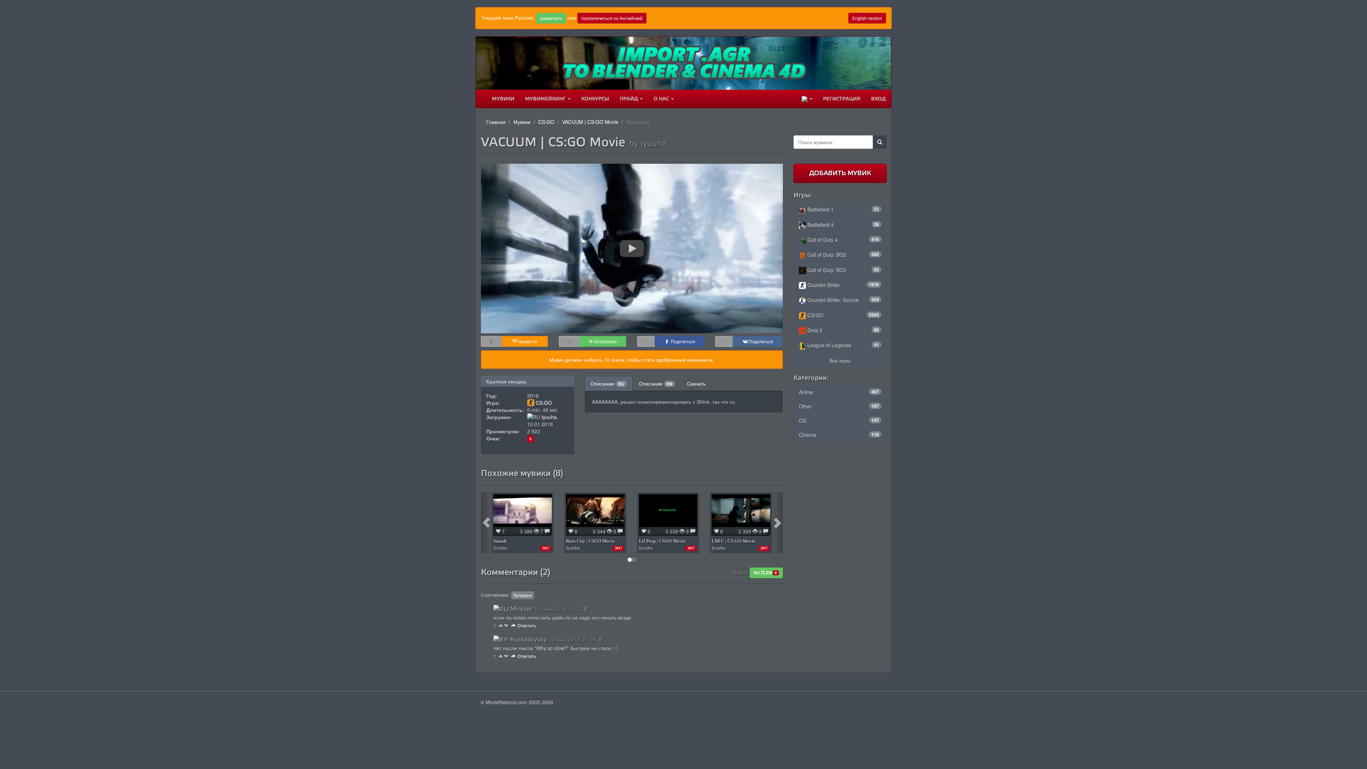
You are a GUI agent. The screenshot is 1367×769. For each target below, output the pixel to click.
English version (867, 18)
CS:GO (546, 121)
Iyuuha (549, 416)
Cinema (839, 434)
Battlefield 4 (842, 224)
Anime (839, 392)
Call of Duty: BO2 (842, 254)
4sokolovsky (528, 639)
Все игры (839, 360)
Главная (496, 121)
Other (839, 406)
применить (551, 18)
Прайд (629, 98)
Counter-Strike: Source (842, 299)
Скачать (696, 383)
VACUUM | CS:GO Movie (590, 121)
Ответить (526, 625)
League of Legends (842, 345)
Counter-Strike (842, 284)
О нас (662, 98)
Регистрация (841, 98)
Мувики (503, 98)
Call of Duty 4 (842, 239)
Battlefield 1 (842, 209)
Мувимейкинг (546, 98)
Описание (607, 383)
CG (839, 420)
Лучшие (521, 595)
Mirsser (521, 608)
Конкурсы (595, 98)
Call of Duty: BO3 (842, 269)
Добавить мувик (840, 173)
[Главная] (481, 99)
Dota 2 (842, 330)
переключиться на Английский (612, 18)
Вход (878, 98)
